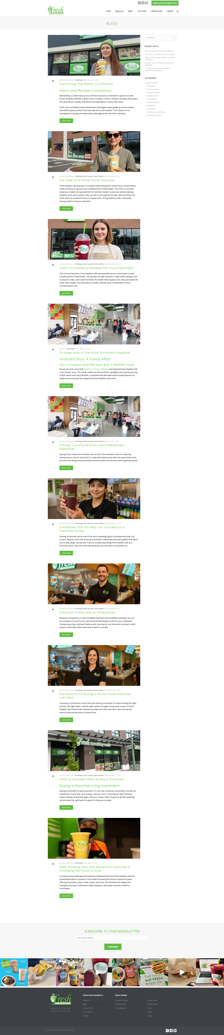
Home (108, 11)
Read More (66, 121)
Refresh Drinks (120, 1004)
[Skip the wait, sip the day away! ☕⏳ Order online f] (210, 972)
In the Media (71, 349)
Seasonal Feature (121, 1000)
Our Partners (88, 1012)
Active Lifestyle (152, 83)
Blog (85, 1004)
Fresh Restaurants (153, 102)
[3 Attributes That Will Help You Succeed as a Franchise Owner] (94, 498)
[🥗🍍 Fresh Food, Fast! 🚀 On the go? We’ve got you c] (70, 972)
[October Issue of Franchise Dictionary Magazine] (94, 324)
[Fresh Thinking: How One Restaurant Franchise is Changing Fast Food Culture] (94, 838)
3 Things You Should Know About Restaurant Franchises (157, 69)
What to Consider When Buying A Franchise (91, 779)
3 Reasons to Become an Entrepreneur (88, 612)
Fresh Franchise (98, 176)
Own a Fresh (88, 1008)
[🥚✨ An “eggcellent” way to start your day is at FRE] (154, 972)
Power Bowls (152, 1000)
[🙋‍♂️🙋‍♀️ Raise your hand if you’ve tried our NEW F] (182, 972)
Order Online (156, 11)
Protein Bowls (152, 1004)
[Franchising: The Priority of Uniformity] (94, 55)
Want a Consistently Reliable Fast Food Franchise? (96, 268)
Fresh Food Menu (153, 92)
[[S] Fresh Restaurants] (60, 999)
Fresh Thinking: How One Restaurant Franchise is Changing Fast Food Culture (95, 868)
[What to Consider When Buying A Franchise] (94, 750)
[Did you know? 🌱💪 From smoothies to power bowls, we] (14, 972)
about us (119, 11)
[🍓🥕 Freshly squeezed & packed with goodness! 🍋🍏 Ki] (98, 972)
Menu (130, 11)
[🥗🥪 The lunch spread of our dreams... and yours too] (126, 972)
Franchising (78, 80)
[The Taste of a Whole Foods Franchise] (94, 151)
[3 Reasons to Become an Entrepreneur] (94, 583)
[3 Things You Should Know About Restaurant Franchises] (94, 416)
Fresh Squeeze (120, 1008)
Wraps (149, 1008)
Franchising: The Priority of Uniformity (86, 84)
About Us (86, 1000)
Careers (170, 11)
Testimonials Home (153, 115)
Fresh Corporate (88, 176)
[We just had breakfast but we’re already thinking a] (42, 972)
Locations (141, 11)
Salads (149, 1012)
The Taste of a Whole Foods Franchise (87, 180)
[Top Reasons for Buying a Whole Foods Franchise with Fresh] (94, 665)
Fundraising (150, 106)
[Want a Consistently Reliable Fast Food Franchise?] (94, 239)
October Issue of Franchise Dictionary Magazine (95, 352)
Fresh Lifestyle (151, 99)
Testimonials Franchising (155, 112)
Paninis (149, 1016)
